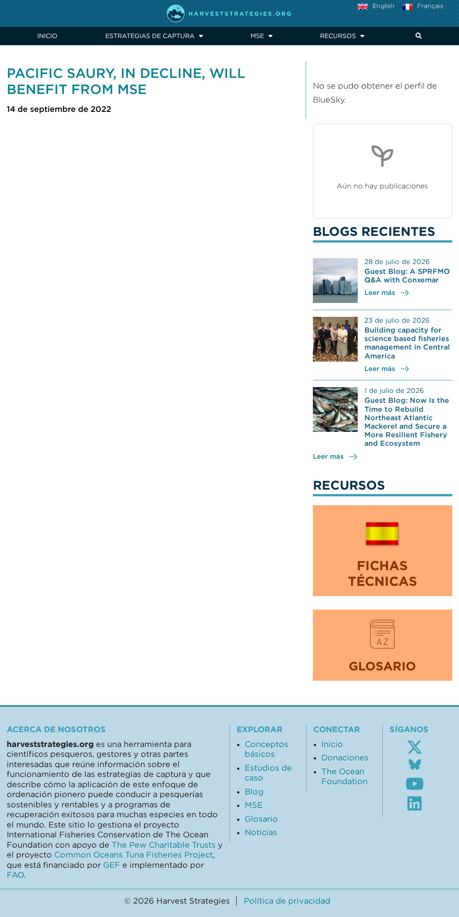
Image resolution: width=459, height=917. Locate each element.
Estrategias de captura (150, 35)
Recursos (338, 35)
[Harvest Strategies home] (229, 13)
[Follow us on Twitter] (415, 747)
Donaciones (344, 757)
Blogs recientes (374, 231)
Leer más (379, 292)
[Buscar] (417, 36)
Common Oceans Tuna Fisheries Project (133, 854)
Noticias (261, 832)
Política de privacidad (287, 900)
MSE (257, 35)
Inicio (47, 35)
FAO (15, 874)
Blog (254, 791)
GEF (111, 865)
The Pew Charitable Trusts (164, 844)
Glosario (261, 819)
